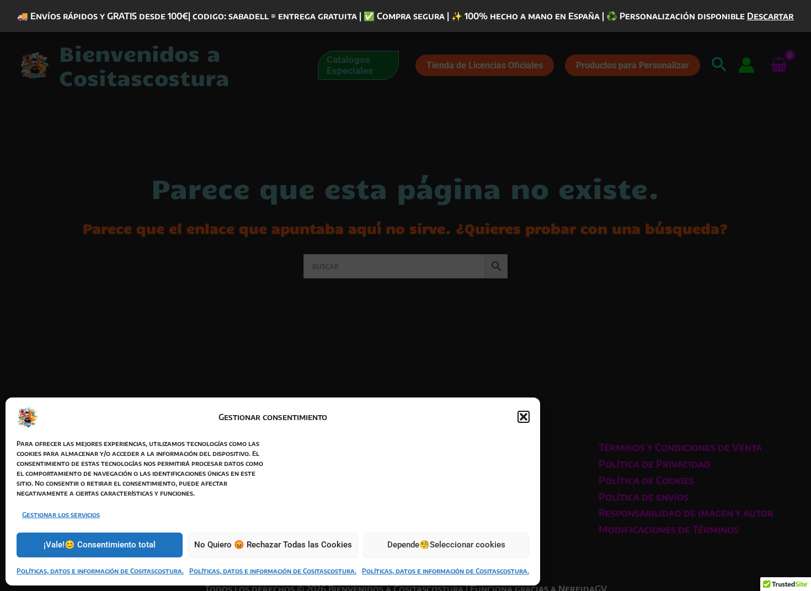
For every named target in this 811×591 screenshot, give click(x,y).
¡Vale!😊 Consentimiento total (100, 545)
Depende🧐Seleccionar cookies (446, 545)
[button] (523, 416)
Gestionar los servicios (61, 515)
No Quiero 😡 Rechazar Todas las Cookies (273, 545)
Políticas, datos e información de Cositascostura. (100, 571)
